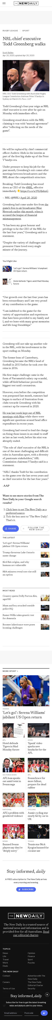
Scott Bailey (8, 52)
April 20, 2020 (28, 198)
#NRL (29, 187)
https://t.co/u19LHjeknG (34, 191)
